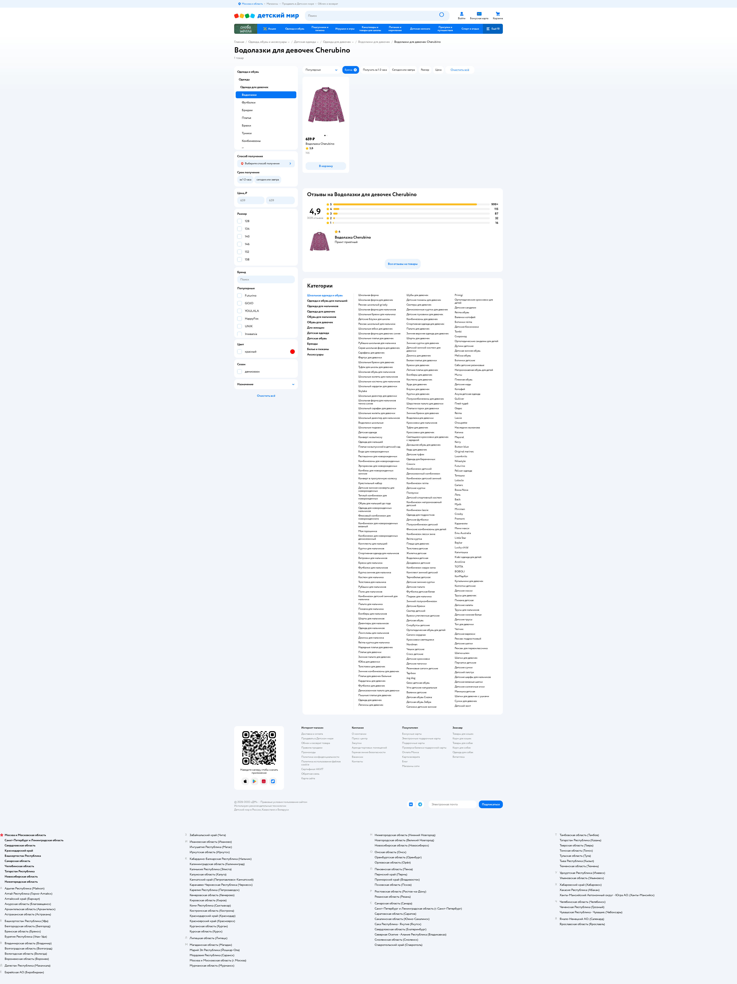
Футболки (248, 102)
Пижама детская (464, 600)
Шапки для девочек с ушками (472, 696)
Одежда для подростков (421, 514)
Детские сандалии (465, 307)
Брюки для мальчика (370, 562)
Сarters (459, 485)
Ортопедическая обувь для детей (426, 630)
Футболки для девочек (371, 685)
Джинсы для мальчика (371, 637)
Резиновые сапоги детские (422, 668)
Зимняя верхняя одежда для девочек (428, 333)
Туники (247, 133)
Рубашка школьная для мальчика (377, 343)
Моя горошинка (367, 531)
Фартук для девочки (370, 357)
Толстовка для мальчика (372, 582)
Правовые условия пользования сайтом (283, 802)
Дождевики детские (418, 562)
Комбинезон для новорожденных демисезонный (378, 537)
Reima (458, 413)
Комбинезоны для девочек (422, 319)
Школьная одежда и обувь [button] (325, 295)
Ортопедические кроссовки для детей (474, 301)
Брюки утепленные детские (423, 615)
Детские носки (464, 590)
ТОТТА (459, 566)
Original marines (464, 451)
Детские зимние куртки (421, 582)
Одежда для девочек (337, 42)
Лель (457, 494)
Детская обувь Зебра (419, 702)
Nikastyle (460, 461)
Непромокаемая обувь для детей (474, 370)
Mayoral (459, 437)
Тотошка (459, 475)
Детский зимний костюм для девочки (423, 349)
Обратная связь (310, 773)
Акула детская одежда (467, 394)
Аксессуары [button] (315, 354)
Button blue (462, 446)
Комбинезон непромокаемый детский (424, 504)
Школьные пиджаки (370, 427)
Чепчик (459, 629)
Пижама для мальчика (370, 609)
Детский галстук (464, 672)
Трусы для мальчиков (467, 609)
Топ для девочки (464, 624)
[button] (493, 29)
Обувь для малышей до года (374, 503)
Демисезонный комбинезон (423, 473)
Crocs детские (415, 654)
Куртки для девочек (418, 394)
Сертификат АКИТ (312, 769)
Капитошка (461, 552)
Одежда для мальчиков (371, 628)
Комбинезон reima (417, 483)
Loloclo (459, 480)
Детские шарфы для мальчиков (473, 677)
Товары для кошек (463, 733)
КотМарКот (461, 576)
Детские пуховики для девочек (425, 314)
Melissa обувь (463, 355)
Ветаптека (458, 756)
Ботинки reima (463, 322)
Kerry (458, 442)
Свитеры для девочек (419, 304)
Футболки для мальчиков (373, 567)
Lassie (458, 418)
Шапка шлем (462, 653)
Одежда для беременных (421, 459)
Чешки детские (415, 649)
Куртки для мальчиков (371, 548)
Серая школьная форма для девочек (379, 347)
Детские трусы (463, 619)
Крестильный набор (370, 483)
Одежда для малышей (370, 442)
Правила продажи (311, 747)
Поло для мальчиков (370, 591)
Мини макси (462, 528)
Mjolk (458, 504)
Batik (458, 499)
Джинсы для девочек (419, 355)
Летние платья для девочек (422, 370)
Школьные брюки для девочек (376, 362)
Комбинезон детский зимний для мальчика (377, 598)
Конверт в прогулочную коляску (377, 478)
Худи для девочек (417, 384)
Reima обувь (462, 312)
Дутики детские (464, 346)
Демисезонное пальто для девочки (378, 690)
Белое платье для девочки (422, 360)
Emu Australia (463, 533)
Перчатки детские (465, 662)
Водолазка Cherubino (353, 237)
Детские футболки (418, 519)
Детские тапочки (417, 663)
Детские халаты (464, 605)
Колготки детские (465, 585)
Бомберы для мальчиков (372, 613)
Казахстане (268, 809)
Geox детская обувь (418, 682)
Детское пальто (416, 586)
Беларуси (283, 809)
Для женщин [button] (315, 328)
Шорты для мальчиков (371, 618)
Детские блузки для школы (374, 319)
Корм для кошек (462, 738)
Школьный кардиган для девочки (377, 386)
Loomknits (461, 456)
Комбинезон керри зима (421, 567)
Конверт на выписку (370, 437)
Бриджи (247, 110)
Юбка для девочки (369, 661)
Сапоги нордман (416, 634)
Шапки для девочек (466, 657)
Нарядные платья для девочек (375, 647)
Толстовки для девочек (371, 666)
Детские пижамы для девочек (424, 300)
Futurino (460, 466)
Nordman (412, 644)
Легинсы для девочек (370, 704)
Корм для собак (462, 747)
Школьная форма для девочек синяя (379, 333)
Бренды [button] (312, 344)
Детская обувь (415, 620)
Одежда (244, 79)
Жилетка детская (416, 553)
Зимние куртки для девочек (423, 343)
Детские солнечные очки (470, 686)
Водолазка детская (417, 558)
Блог (405, 761)
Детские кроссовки (418, 658)
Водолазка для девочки (420, 418)
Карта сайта (308, 778)
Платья (246, 118)
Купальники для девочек (469, 581)
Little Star (460, 538)
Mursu (458, 374)
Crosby (459, 514)
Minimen (460, 509)
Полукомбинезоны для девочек (425, 398)
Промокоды (308, 752)
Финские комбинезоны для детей (426, 529)
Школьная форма (368, 295)
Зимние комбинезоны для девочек (378, 671)
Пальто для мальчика (370, 604)
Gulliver (459, 398)
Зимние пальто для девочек (374, 656)
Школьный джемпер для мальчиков (379, 418)
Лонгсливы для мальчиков (373, 633)
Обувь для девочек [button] (320, 322)
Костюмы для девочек (419, 379)
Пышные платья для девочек (374, 695)
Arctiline (460, 561)
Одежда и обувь (248, 72)
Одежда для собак (463, 752)
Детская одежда (305, 42)
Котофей (460, 389)
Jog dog (411, 678)
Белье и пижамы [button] (318, 349)
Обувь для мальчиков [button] (321, 317)
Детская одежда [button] (318, 333)
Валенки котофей (465, 317)
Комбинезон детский (419, 468)
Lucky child (461, 547)
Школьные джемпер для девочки (377, 395)
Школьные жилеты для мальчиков (378, 376)
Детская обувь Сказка (419, 697)
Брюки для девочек (418, 365)
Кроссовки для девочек (420, 432)
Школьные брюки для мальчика (376, 314)
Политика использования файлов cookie (321, 763)
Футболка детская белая (421, 591)
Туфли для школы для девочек (375, 367)
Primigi (459, 295)
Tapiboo (411, 673)
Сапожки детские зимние (421, 706)
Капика (459, 432)
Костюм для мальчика (370, 577)
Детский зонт (463, 705)
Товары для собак (463, 743)
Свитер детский (416, 610)
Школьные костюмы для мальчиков (379, 381)
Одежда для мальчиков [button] (322, 306)
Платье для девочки (369, 652)
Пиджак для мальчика (419, 596)
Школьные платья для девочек (376, 338)
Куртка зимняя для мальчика (374, 572)
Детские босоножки (467, 326)
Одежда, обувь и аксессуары (267, 42)
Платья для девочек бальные (374, 676)
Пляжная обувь (463, 379)
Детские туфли (415, 454)
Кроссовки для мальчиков (422, 422)
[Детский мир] (266, 16)
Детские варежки (465, 633)
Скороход (461, 336)
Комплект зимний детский (422, 572)
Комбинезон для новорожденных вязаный (378, 525)
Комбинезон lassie (417, 510)
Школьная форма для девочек (375, 300)
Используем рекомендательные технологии (260, 805)
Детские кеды (463, 384)
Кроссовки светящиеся (420, 639)
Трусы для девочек (465, 595)
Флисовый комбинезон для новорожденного (374, 517)
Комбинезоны (251, 141)
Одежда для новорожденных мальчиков (375, 509)
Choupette (461, 422)
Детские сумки (464, 667)
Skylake (362, 391)
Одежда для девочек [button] (321, 311)
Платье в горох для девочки (423, 408)
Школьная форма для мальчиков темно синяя (377, 402)
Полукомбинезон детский (422, 524)
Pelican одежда (463, 470)
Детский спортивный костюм (424, 497)
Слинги (411, 464)
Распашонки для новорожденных (377, 456)
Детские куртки (416, 488)
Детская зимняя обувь (467, 350)
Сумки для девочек (466, 701)
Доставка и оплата (312, 733)
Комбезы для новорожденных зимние (375, 472)
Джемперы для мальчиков (373, 623)
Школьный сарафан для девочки (377, 408)
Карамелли (461, 523)
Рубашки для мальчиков (372, 586)
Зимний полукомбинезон (422, 601)
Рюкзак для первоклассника (471, 648)
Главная (239, 42)
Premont (460, 518)
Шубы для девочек (417, 295)
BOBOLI (460, 571)
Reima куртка (414, 538)
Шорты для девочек (418, 338)
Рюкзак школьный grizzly (373, 304)
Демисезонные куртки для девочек (427, 309)
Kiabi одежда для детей (468, 557)
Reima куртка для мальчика (373, 642)
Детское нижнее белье (468, 614)
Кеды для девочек (417, 449)
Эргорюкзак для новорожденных (377, 466)
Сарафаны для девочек (371, 352)
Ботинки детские (465, 360)
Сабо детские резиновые (469, 365)
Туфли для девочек (417, 427)
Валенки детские (416, 692)
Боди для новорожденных (373, 451)
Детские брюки (416, 606)
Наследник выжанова (467, 427)
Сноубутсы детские (418, 625)
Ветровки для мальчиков (372, 558)
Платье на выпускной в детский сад (379, 446)
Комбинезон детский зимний (424, 478)
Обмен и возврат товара (315, 743)
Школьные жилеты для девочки (376, 413)
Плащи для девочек (418, 543)
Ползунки (412, 492)
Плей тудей (461, 403)
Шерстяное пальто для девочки (425, 403)
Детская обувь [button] (317, 338)
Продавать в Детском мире (317, 738)
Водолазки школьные (370, 422)
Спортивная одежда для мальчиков (378, 553)
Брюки (246, 125)
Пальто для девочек (418, 328)
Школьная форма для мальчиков (377, 309)
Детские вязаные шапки (469, 681)
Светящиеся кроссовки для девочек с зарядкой (428, 438)
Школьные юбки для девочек (375, 328)
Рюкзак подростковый (468, 638)
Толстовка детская (417, 548)
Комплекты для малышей (372, 543)
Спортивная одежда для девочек (425, 324)
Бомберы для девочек (419, 374)
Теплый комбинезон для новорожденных (372, 497)
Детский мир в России (247, 809)
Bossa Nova (461, 490)
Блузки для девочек (418, 389)
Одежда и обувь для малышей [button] (327, 301)
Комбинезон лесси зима (421, 534)
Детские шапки (464, 643)
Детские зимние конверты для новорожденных (376, 489)
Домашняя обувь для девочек (424, 444)
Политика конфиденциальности (320, 756)
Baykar (458, 542)
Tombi (458, 331)
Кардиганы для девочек (372, 680)
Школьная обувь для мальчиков (376, 371)
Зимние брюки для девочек (423, 413)
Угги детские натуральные (422, 687)
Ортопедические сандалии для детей (476, 341)
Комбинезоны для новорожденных (379, 461)
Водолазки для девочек (374, 42)
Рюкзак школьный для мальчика (376, 324)
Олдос (458, 408)
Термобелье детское (418, 577)
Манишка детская (465, 691)
